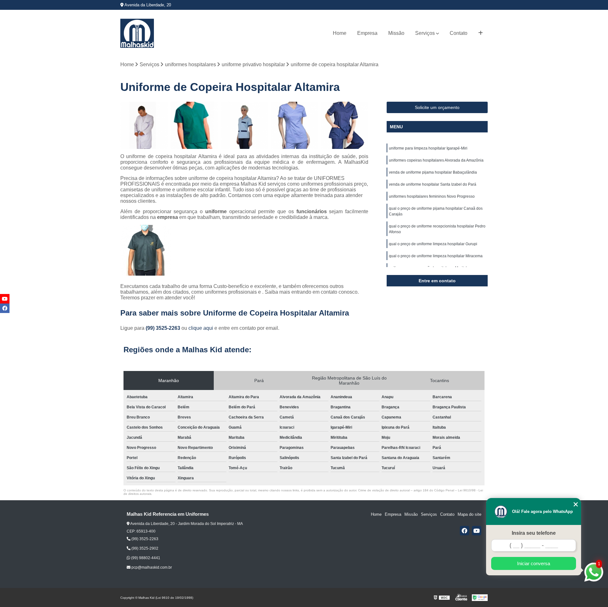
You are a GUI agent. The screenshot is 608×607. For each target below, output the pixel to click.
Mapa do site (469, 514)
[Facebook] (464, 530)
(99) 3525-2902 (144, 548)
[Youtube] (476, 530)
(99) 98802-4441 (145, 558)
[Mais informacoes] (480, 33)
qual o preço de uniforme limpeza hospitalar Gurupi (433, 244)
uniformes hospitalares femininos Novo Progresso (432, 196)
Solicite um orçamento (437, 107)
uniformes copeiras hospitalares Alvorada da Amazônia (436, 160)
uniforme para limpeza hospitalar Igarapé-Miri (428, 148)
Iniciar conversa (533, 563)
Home (339, 33)
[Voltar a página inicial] (137, 33)
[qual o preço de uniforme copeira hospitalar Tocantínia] (344, 125)
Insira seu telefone (534, 533)
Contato (458, 33)
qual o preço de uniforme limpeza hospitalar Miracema (436, 256)
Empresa (367, 33)
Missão (396, 33)
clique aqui (200, 328)
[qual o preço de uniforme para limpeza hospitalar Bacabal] (144, 125)
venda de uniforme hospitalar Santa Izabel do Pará (432, 184)
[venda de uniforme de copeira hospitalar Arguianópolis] (244, 125)
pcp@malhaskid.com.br (151, 567)
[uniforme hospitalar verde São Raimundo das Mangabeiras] (194, 125)
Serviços (425, 33)
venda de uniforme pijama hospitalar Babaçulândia (433, 172)
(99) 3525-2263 (163, 328)
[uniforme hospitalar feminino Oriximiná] (294, 125)
